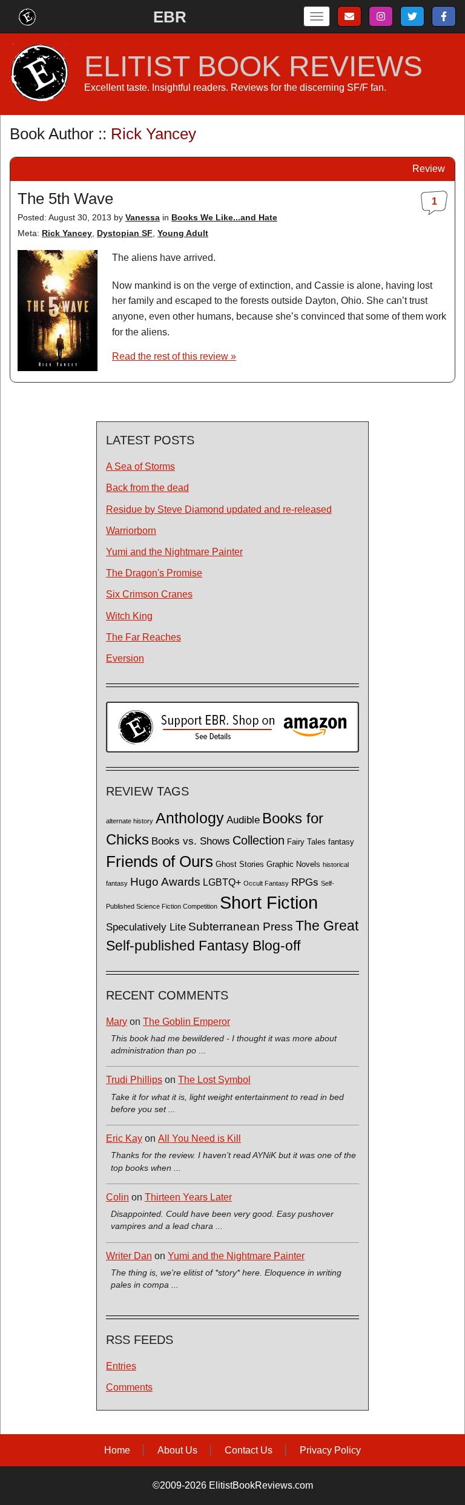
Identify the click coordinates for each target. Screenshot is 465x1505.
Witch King (129, 616)
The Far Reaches (143, 637)
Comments (129, 1387)
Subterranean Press (240, 926)
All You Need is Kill (199, 1138)
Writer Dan (129, 1256)
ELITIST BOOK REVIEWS (253, 66)
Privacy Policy (330, 1450)
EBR (169, 17)
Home (117, 1450)
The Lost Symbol (214, 1080)
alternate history (129, 821)
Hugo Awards (165, 881)
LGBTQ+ (222, 882)
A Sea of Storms (140, 466)
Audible (243, 820)
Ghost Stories (240, 864)
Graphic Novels (293, 864)
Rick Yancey (67, 233)
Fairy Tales (306, 842)
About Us (177, 1450)
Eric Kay (124, 1138)
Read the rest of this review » (174, 356)
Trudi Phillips (134, 1080)
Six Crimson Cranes (149, 594)
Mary (116, 1021)
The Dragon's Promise (154, 573)
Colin (117, 1197)
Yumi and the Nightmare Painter (174, 552)
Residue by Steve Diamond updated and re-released (219, 509)
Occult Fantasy (266, 883)
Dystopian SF (125, 233)
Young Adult (182, 233)
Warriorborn (131, 530)
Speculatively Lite (146, 927)
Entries (121, 1366)
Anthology (190, 817)
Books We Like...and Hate (224, 217)
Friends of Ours (159, 861)
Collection (258, 840)
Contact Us (248, 1450)
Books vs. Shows (190, 841)
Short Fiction (269, 902)
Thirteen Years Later (188, 1197)
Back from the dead (147, 487)
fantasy (341, 842)
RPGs (304, 882)
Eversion (125, 658)
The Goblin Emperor (186, 1021)
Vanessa (142, 217)
